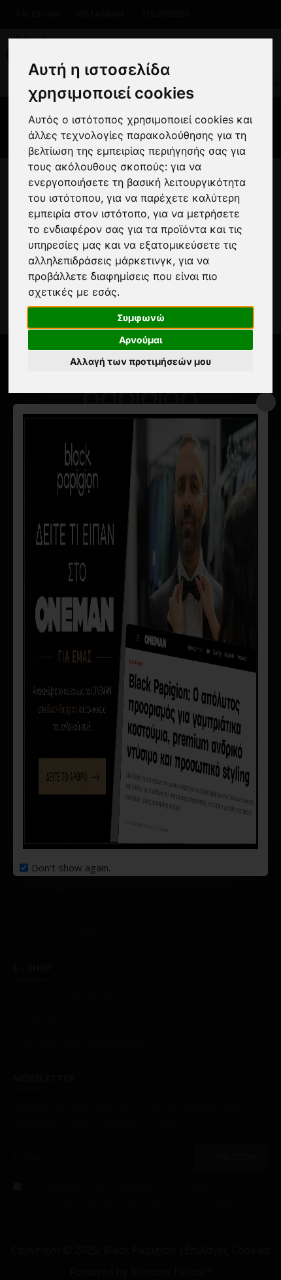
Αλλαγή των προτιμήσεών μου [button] (140, 361)
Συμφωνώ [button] (141, 317)
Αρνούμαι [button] (141, 339)
